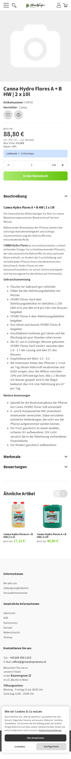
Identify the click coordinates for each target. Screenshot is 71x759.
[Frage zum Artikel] (18, 114)
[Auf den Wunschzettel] (8, 114)
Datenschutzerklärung (50, 730)
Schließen (19, 746)
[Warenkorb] (65, 5)
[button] (35, 196)
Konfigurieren (51, 746)
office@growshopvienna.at (29, 662)
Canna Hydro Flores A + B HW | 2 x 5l (51, 535)
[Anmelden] (58, 5)
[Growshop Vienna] (35, 5)
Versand (29, 139)
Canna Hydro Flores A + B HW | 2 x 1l (18, 535)
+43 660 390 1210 (20, 658)
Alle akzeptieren (35, 737)
